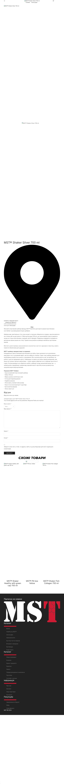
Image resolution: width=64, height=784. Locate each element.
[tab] (32, 327)
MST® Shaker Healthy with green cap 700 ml (12, 583)
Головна (28, 2)
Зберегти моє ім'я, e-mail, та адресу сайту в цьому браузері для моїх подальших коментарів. (28, 448)
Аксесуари (34, 2)
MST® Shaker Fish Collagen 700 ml (51, 582)
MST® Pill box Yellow (32, 582)
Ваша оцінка (7, 403)
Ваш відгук (7, 409)
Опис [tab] (32, 327)
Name (6, 431)
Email (6, 438)
